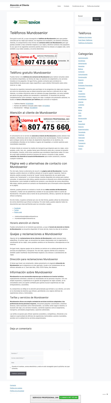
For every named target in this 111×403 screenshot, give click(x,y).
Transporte (81, 143)
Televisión (81, 138)
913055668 (29, 103)
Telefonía (81, 135)
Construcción (82, 77)
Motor (80, 110)
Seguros (81, 127)
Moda (80, 107)
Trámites (81, 140)
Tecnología (81, 132)
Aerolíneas (81, 61)
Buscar (80, 16)
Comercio (81, 72)
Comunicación (82, 74)
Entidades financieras (85, 85)
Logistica (81, 105)
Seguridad (81, 124)
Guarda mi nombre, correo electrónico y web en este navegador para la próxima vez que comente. (41, 367)
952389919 (33, 108)
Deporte (81, 80)
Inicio (59, 6)
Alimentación (82, 63)
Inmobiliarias (82, 99)
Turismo (80, 146)
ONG (79, 116)
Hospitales (81, 94)
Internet (80, 102)
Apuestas (81, 66)
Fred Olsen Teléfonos (85, 40)
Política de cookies (16, 388)
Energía (80, 83)
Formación (81, 88)
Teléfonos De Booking (85, 43)
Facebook (17, 208)
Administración (83, 58)
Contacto (66, 6)
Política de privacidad (93, 6)
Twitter (16, 210)
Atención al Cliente (19, 5)
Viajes (80, 149)
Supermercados (83, 129)
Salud (80, 121)
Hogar (80, 91)
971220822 (46, 106)
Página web (18, 212)
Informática (82, 96)
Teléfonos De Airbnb (85, 37)
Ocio (79, 113)
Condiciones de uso (78, 6)
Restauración (82, 118)
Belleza (80, 69)
